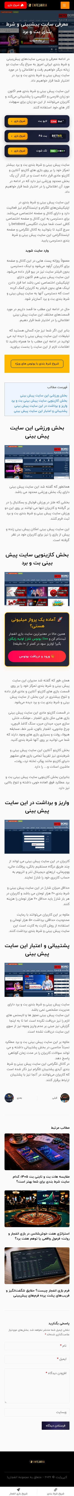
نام (63, 1346)
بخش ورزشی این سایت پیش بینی (43, 395)
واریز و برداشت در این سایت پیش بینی (40, 406)
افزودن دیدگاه (56, 1373)
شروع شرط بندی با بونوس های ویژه (37, 364)
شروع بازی (13, 5)
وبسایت (61, 1412)
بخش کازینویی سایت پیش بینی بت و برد (39, 400)
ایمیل (61, 1359)
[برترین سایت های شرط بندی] (65, 5)
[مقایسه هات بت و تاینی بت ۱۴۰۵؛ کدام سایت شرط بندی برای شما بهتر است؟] (37, 1151)
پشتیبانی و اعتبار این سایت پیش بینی (40, 411)
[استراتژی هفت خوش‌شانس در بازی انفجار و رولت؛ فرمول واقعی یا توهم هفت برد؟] (37, 1208)
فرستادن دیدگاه (55, 1426)
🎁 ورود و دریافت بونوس (37, 656)
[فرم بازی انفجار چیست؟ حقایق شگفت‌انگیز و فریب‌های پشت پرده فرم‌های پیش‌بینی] (37, 1265)
